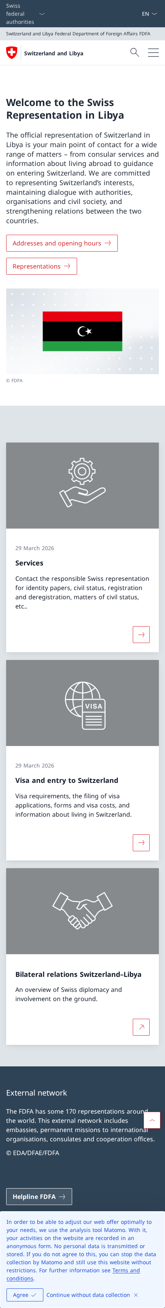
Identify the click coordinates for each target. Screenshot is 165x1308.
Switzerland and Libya (53, 53)
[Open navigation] (153, 52)
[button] (152, 1120)
